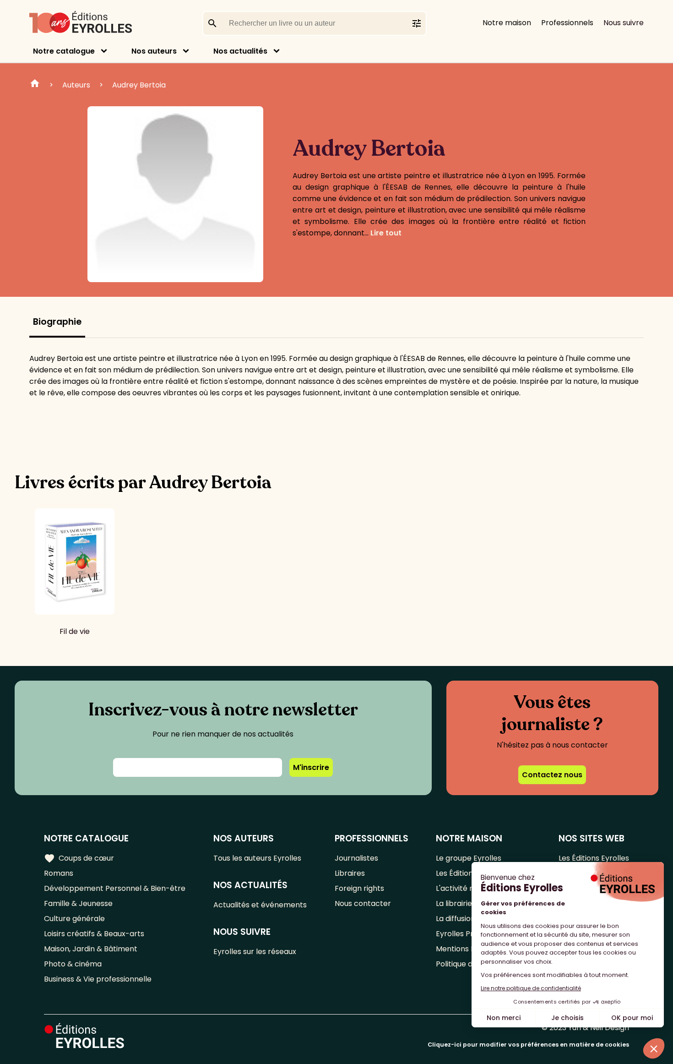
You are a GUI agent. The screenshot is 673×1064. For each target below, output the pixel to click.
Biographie (57, 322)
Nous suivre (623, 22)
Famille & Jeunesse (78, 903)
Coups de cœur (79, 858)
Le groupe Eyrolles (468, 858)
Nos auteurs (154, 51)
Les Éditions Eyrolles (594, 858)
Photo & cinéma (73, 964)
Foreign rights (359, 888)
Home (34, 85)
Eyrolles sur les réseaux (254, 951)
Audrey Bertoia (139, 85)
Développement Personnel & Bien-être (114, 888)
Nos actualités (240, 51)
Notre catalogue (64, 51)
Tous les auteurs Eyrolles (257, 858)
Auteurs (76, 85)
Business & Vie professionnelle (98, 979)
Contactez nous (552, 774)
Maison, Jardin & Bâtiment (90, 949)
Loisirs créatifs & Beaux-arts (94, 933)
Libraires (350, 873)
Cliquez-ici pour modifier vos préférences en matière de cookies (528, 1044)
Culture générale (74, 918)
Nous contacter (363, 903)
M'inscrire (311, 767)
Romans (58, 873)
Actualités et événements (260, 905)
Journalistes (356, 858)
